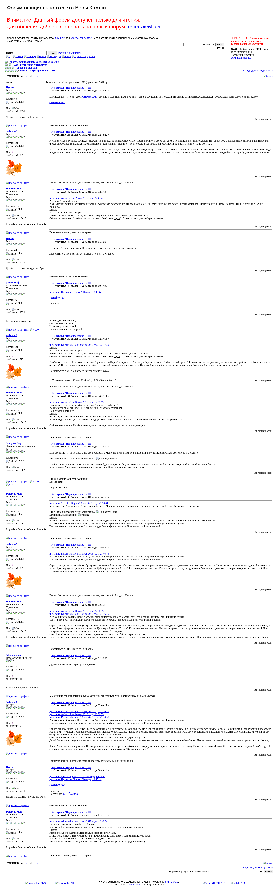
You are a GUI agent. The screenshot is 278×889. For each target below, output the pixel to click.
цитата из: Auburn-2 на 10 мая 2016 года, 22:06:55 (76, 611)
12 (37, 76)
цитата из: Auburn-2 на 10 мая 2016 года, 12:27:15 (76, 402)
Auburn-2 (11, 131)
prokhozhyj (12, 282)
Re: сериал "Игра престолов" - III (71, 87)
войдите (60, 38)
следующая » (266, 70)
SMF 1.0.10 (171, 881)
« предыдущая (250, 70)
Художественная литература (30, 64)
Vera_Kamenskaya (241, 57)
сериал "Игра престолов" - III (37, 70)
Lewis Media (135, 884)
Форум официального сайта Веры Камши (34, 62)
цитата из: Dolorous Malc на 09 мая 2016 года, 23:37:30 (79, 344)
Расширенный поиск (69, 52)
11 (33, 76)
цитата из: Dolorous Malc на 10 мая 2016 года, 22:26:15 (79, 711)
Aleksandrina (13, 655)
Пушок (10, 87)
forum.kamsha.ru (144, 26)
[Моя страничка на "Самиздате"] (35, 481)
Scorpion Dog (13, 443)
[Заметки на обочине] (35, 329)
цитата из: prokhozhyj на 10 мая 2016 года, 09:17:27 (77, 776)
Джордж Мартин (27, 67)
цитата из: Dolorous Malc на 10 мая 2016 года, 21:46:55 (79, 553)
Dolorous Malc (14, 188)
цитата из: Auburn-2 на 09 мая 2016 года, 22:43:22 (76, 198)
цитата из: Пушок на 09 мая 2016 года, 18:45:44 (75, 292)
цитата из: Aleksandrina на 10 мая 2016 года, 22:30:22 (78, 821)
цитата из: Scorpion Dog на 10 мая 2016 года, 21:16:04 (78, 503)
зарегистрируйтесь (81, 38)
